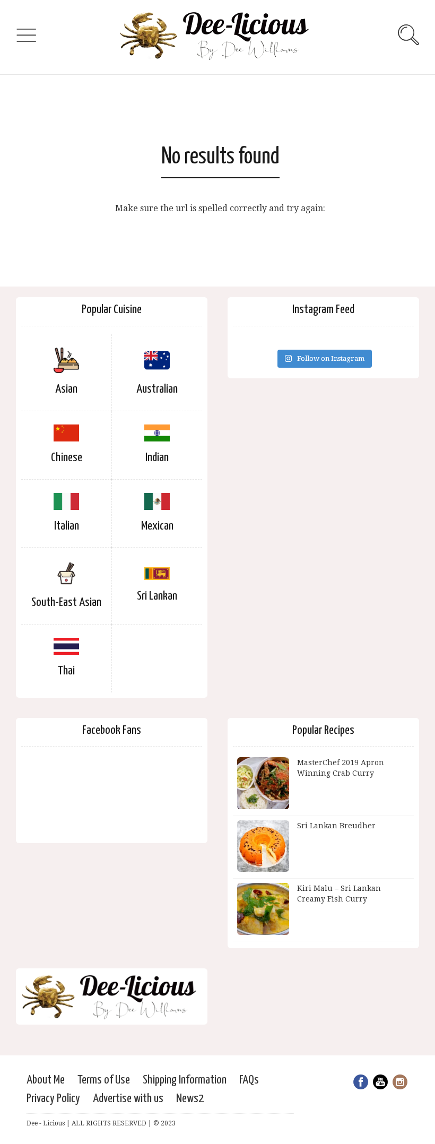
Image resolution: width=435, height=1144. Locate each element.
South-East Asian (66, 602)
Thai (66, 671)
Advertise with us (128, 1099)
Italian (66, 526)
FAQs (249, 1080)
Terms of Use (103, 1080)
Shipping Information (185, 1080)
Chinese (66, 458)
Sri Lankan (157, 596)
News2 (190, 1099)
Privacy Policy (53, 1099)
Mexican (157, 526)
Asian (66, 389)
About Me (46, 1080)
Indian (157, 458)
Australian (157, 389)
